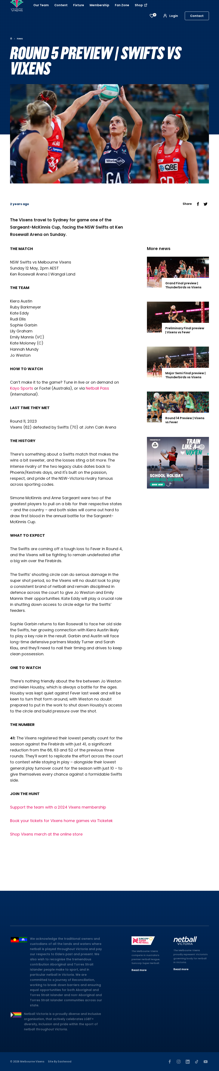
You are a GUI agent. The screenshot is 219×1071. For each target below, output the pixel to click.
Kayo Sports (21, 388)
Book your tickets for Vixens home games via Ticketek (61, 820)
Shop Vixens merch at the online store (46, 834)
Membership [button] (99, 5)
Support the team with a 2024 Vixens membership (58, 807)
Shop (139, 5)
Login (173, 16)
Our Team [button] (41, 5)
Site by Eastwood (59, 1061)
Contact (197, 16)
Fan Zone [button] (122, 5)
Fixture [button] (78, 5)
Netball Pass (97, 388)
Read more (139, 970)
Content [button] (61, 5)
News (20, 38)
